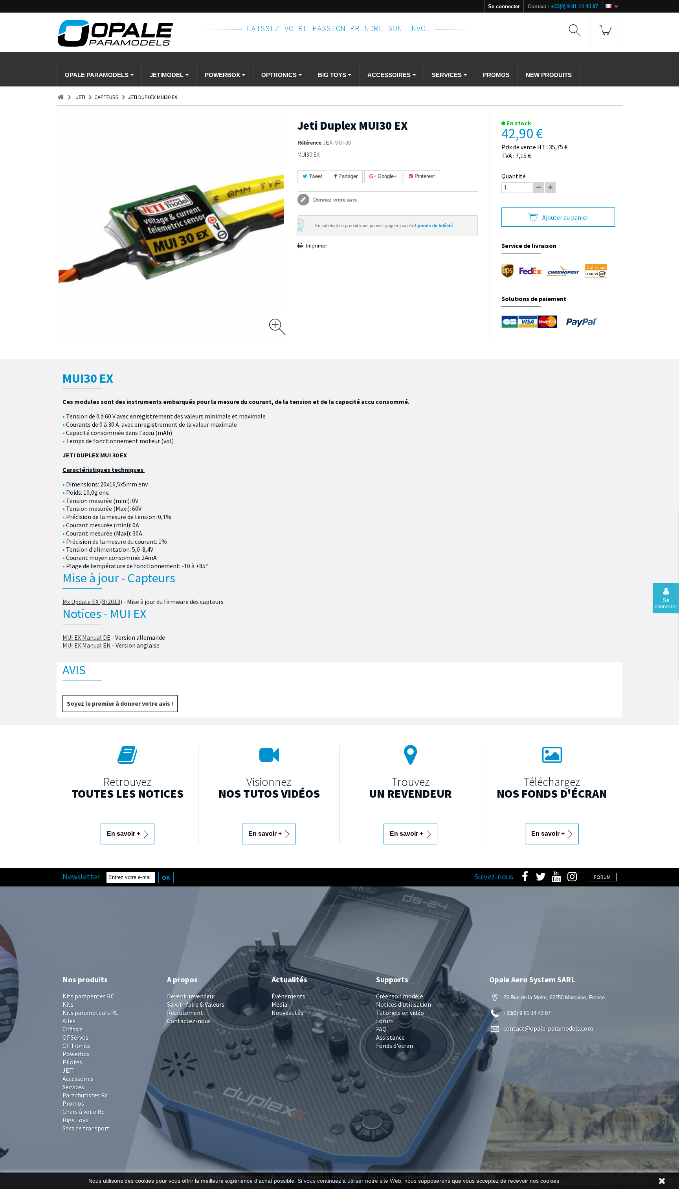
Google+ (386, 176)
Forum (385, 1021)
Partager (347, 176)
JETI (68, 1070)
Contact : (563, 6)
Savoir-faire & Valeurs (195, 1004)
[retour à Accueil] (60, 97)
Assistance (390, 1037)
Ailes (68, 1021)
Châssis (72, 1029)
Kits (67, 1004)
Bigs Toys (75, 1120)
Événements (288, 996)
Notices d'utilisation (403, 1004)
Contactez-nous (189, 1021)
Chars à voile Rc (83, 1112)
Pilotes (72, 1062)
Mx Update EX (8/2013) (92, 602)
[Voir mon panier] (605, 30)
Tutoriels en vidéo (400, 1013)
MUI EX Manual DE (86, 637)
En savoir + (124, 833)
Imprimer (316, 245)
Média (279, 1004)
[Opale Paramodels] (123, 33)
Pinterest (424, 176)
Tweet (314, 176)
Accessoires (78, 1079)
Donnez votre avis (334, 200)
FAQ (381, 1029)
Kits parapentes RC (88, 996)
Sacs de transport (86, 1128)
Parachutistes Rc (85, 1095)
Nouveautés (287, 1013)
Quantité (513, 176)
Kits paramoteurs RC (90, 1013)
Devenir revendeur (191, 996)
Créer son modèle (399, 996)
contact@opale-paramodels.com (548, 1028)
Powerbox (76, 1054)
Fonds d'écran (394, 1046)
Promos (73, 1103)
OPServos (75, 1037)
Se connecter (504, 6)
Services (73, 1087)
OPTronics (76, 1046)
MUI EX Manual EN (86, 645)
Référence (309, 143)
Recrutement (185, 1013)
